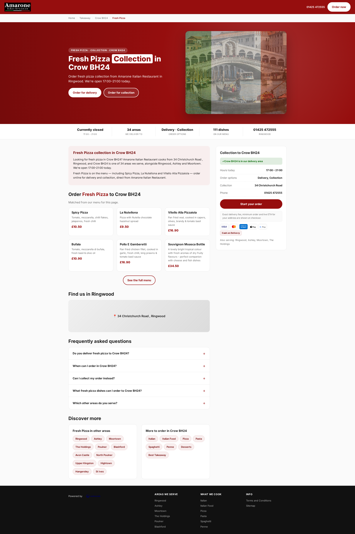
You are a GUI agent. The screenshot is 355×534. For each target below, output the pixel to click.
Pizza (186, 438)
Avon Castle (82, 455)
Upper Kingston (84, 463)
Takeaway (85, 18)
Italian (151, 438)
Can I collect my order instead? (94, 378)
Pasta (199, 438)
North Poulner (104, 455)
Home (71, 18)
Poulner (102, 446)
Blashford (119, 446)
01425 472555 (316, 7)
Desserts (186, 446)
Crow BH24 (101, 18)
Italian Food (169, 438)
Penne (170, 446)
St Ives (100, 471)
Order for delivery (85, 92)
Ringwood (81, 438)
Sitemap (250, 505)
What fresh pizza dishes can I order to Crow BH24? (107, 390)
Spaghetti (154, 446)
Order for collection (121, 92)
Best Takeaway (157, 455)
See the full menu (139, 280)
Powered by (75, 496)
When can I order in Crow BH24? (94, 366)
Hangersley (82, 471)
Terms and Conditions (258, 500)
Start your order (251, 204)
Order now (339, 7)
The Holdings (83, 446)
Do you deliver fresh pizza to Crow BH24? (101, 353)
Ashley (98, 438)
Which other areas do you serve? (95, 403)
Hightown (106, 463)
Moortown (115, 438)
